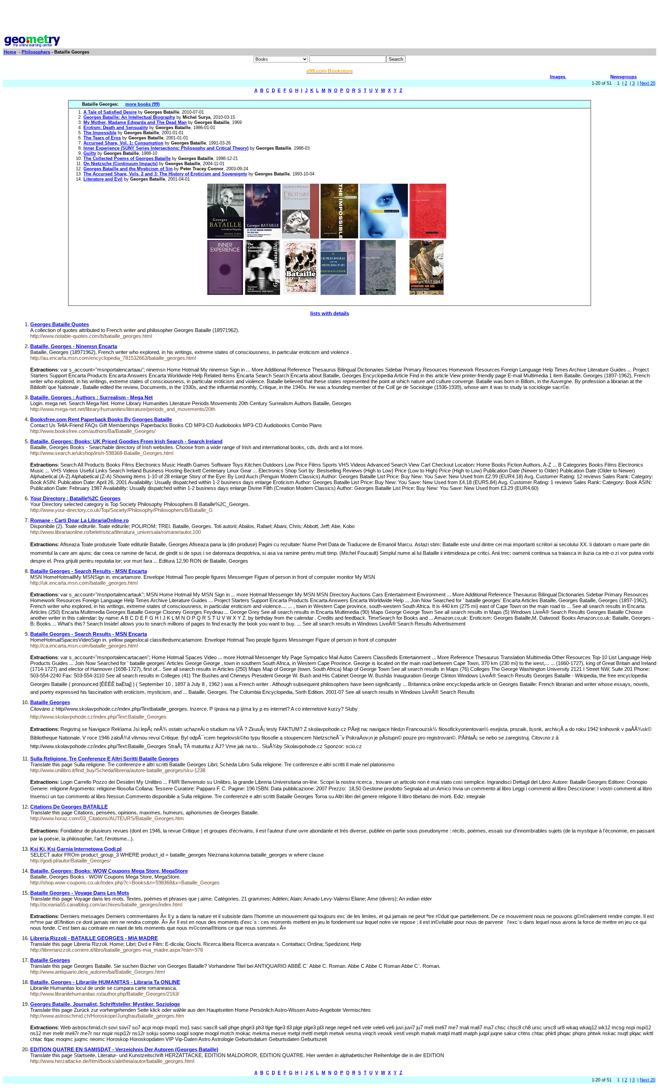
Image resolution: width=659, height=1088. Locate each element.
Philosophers (36, 52)
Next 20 (647, 83)
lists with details (329, 313)
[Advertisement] (329, 18)
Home (10, 52)
